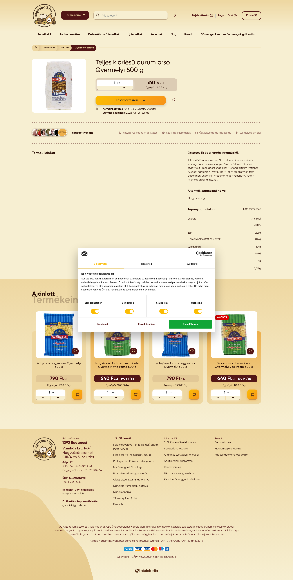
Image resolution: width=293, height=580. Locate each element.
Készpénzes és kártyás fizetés (140, 133)
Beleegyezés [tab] (100, 263)
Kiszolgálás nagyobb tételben (181, 479)
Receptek (156, 34)
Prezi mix (118, 504)
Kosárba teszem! (127, 100)
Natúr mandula (122, 492)
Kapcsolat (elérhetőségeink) (231, 455)
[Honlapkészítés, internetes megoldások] (146, 570)
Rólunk (188, 34)
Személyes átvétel (250, 133)
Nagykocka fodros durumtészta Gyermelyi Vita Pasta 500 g (117, 365)
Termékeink (73, 15)
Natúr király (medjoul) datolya (130, 486)
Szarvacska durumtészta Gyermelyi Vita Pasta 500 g (234, 365)
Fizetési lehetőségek (176, 448)
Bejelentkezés (200, 15)
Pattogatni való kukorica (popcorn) (133, 461)
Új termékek (135, 34)
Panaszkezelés (172, 467)
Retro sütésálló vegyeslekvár (130, 473)
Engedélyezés (190, 324)
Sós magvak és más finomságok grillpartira (228, 34)
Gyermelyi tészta (84, 48)
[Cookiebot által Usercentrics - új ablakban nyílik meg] (198, 253)
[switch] (129, 311)
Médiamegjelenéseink (228, 448)
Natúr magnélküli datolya (128, 467)
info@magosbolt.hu (73, 493)
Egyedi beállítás (146, 324)
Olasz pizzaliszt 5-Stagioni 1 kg (131, 479)
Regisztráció (225, 15)
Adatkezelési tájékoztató (178, 461)
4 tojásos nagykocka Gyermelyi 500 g (59, 365)
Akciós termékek (70, 34)
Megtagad (102, 324)
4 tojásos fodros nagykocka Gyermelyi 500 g (175, 365)
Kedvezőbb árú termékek (103, 34)
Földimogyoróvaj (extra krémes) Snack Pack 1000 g (135, 447)
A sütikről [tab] (192, 263)
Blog (173, 34)
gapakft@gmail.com (74, 505)
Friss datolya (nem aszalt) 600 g (132, 455)
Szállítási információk (178, 133)
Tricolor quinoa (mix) (125, 498)
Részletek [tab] (146, 263)
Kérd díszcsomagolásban (179, 473)
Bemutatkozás (223, 442)
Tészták (65, 47)
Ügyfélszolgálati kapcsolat (215, 133)
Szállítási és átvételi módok (180, 442)
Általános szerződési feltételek (181, 455)
